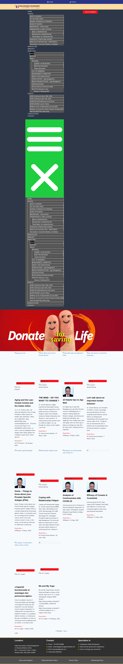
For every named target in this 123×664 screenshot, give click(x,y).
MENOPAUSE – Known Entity (39, 26)
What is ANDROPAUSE (39, 32)
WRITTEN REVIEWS (41, 66)
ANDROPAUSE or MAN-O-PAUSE (40, 29)
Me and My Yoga (46, 586)
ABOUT (32, 58)
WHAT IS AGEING (35, 16)
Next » (65, 631)
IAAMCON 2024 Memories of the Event (42, 101)
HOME (30, 11)
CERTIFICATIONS (38, 84)
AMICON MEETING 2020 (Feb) (39, 111)
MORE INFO (32, 51)
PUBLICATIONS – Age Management (43, 79)
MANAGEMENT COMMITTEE (41, 74)
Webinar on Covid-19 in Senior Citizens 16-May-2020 (46, 109)
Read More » (19, 441)
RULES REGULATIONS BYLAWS (42, 87)
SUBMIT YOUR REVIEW (42, 63)
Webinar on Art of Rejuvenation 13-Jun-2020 (43, 106)
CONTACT (31, 116)
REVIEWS (35, 61)
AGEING (30, 14)
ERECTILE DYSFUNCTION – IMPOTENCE (43, 42)
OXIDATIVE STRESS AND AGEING (41, 39)
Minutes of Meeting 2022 (41, 91)
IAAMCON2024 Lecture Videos (39, 104)
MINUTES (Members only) (40, 89)
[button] (44, 158)
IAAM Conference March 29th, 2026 (41, 96)
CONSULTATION (33, 114)
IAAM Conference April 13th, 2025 (40, 99)
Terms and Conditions (26, 660)
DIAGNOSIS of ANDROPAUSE (42, 34)
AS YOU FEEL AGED (36, 19)
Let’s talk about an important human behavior (96, 401)
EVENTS (30, 93)
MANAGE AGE (32, 46)
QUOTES (33, 56)
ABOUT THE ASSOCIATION (41, 76)
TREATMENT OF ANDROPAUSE (42, 37)
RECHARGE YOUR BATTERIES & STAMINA (44, 44)
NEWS (32, 53)
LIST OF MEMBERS (38, 71)
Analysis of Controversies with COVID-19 (72, 498)
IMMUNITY (31, 49)
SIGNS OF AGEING (36, 24)
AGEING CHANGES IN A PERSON (41, 21)
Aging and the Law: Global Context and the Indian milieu (24, 403)
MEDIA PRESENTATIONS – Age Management (46, 81)
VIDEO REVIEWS (39, 68)
